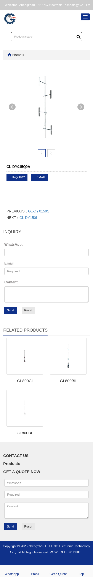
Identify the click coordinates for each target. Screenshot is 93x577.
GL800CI (25, 381)
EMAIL (41, 177)
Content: (11, 282)
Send (10, 310)
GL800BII (68, 381)
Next (80, 107)
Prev (12, 107)
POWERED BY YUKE (66, 552)
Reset (28, 310)
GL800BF (25, 433)
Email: (9, 263)
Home (17, 55)
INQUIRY (18, 177)
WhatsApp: (13, 244)
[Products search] (78, 37)
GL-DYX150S (38, 211)
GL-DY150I (28, 218)
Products (11, 464)
